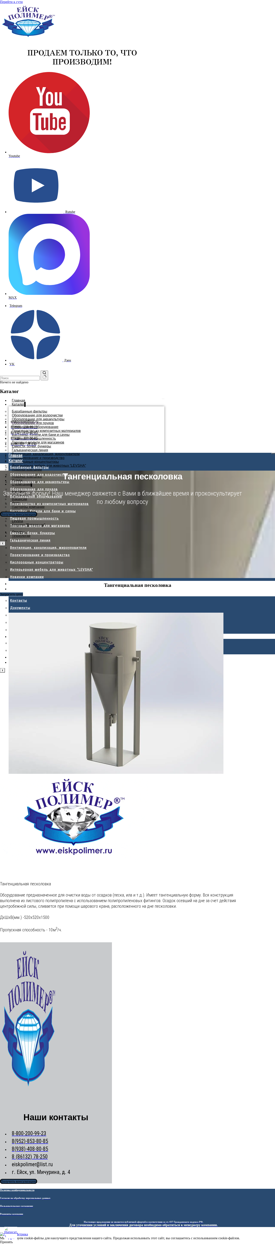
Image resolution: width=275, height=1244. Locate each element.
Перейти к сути (11, 2)
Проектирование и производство (40, 555)
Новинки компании (27, 577)
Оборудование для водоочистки (39, 474)
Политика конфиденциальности (17, 1190)
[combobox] (20, 378)
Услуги (15, 588)
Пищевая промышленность (34, 518)
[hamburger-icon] (273, 453)
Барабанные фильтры (29, 467)
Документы (20, 608)
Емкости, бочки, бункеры (32, 533)
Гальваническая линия (30, 540)
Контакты (18, 600)
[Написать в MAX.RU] (10, 1233)
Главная (18, 400)
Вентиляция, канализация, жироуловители (48, 547)
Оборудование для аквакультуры (39, 482)
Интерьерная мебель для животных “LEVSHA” (51, 569)
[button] (18, 514)
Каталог (18, 404)
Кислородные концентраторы (36, 562)
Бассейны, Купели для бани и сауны (43, 511)
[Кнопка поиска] (44, 375)
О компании (19, 593)
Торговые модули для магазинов (40, 525)
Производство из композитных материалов (49, 504)
